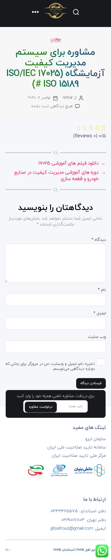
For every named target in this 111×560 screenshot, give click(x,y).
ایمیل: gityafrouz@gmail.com (78, 528)
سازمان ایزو (95, 439)
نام (102, 290)
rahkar (68, 97)
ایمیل (99, 313)
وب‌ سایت (97, 337)
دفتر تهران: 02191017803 (83, 520)
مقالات (55, 39)
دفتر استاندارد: (92, 511)
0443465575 (64, 511)
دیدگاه (98, 240)
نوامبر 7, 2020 (39, 97)
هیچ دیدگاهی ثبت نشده (51, 106)
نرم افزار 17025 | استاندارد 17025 (74, 550)
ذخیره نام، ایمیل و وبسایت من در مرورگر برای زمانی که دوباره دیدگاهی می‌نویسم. (50, 367)
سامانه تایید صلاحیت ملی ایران (76, 447)
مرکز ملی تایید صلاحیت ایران (79, 456)
